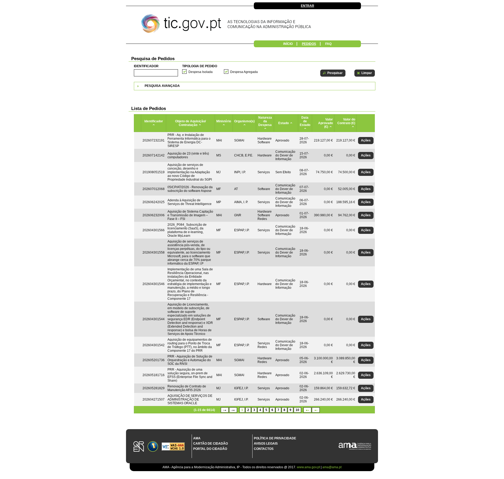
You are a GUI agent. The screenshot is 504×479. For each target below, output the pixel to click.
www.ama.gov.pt (309, 467)
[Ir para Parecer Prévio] (252, 25)
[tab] (254, 86)
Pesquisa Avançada (162, 86)
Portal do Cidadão (210, 449)
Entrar (307, 6)
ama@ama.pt (332, 467)
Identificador (146, 66)
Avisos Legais (266, 443)
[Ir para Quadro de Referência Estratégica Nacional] (139, 446)
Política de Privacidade (275, 438)
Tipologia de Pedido (199, 66)
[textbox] (156, 72)
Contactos (264, 449)
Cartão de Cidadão (210, 443)
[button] (332, 73)
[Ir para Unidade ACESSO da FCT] (153, 446)
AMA (197, 438)
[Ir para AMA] (355, 446)
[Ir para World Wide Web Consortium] (173, 447)
